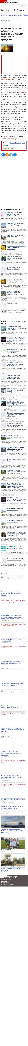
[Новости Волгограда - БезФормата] (9, 2)
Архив (11, 15)
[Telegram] (11, 155)
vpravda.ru (6, 53)
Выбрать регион (5, 882)
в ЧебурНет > (6, 21)
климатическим (6, 79)
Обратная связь (4, 881)
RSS (13, 884)
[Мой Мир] (15, 155)
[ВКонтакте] (3, 155)
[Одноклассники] (7, 155)
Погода (25, 15)
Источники (17, 15)
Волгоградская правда (9, 139)
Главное (4, 15)
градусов (23, 92)
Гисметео (5, 124)
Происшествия (8, 18)
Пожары (17, 18)
